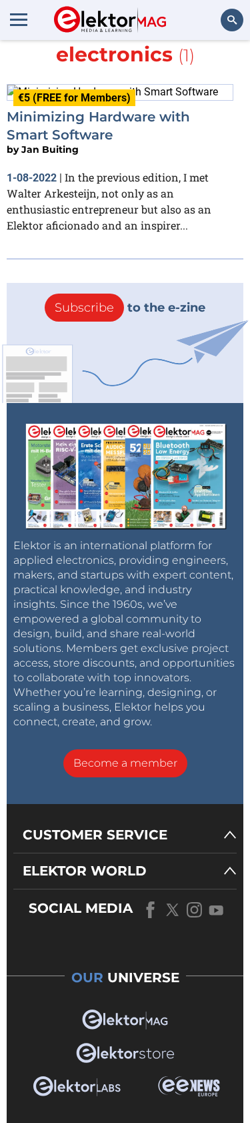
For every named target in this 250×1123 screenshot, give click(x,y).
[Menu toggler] (19, 19)
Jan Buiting (50, 149)
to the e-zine (130, 307)
